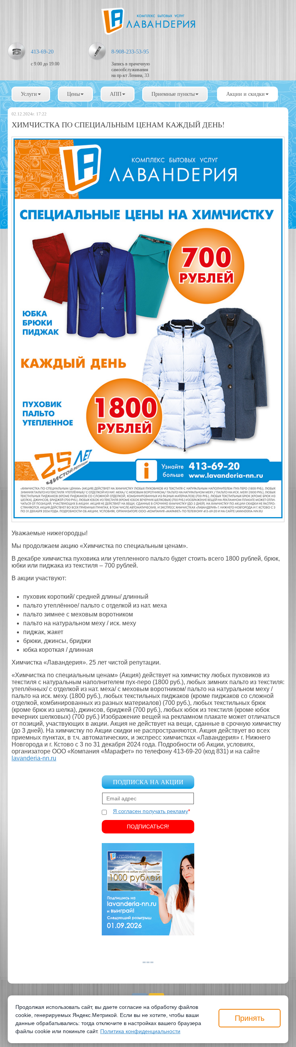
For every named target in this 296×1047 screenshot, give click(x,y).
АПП (115, 94)
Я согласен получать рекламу (150, 811)
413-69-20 (42, 52)
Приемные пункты (173, 94)
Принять (249, 1018)
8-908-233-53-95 (130, 52)
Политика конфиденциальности (140, 1031)
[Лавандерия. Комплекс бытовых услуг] (148, 21)
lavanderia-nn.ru (34, 758)
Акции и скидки (245, 94)
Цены (73, 94)
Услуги (29, 94)
